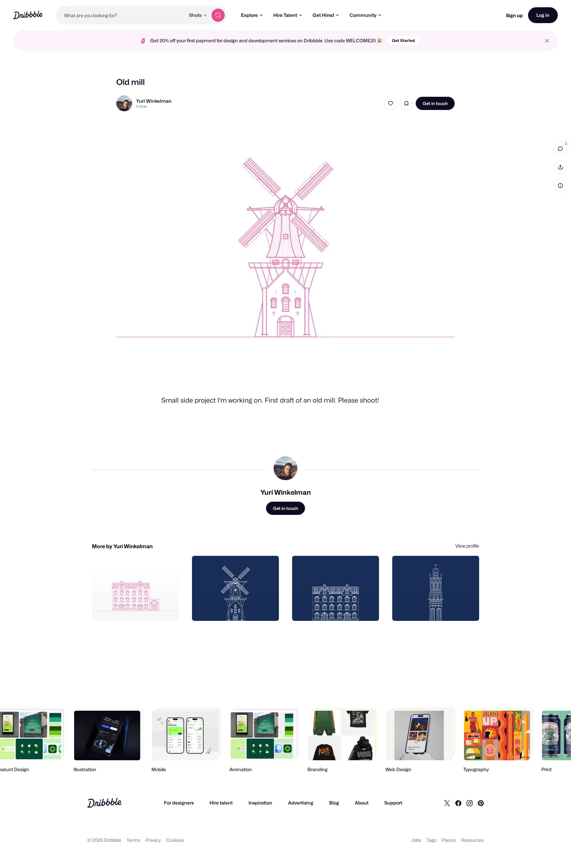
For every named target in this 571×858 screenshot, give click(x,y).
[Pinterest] (481, 803)
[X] (447, 803)
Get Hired (323, 15)
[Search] (218, 15)
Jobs (416, 840)
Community (363, 15)
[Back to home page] (28, 15)
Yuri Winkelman (153, 101)
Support (393, 802)
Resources (472, 840)
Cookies (175, 840)
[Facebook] (458, 803)
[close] (547, 41)
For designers (179, 802)
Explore (249, 15)
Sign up (514, 15)
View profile (467, 546)
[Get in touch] (140, 608)
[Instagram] (470, 803)
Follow (141, 106)
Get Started (403, 40)
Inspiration (260, 802)
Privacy (153, 840)
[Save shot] (406, 103)
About (361, 802)
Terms (133, 840)
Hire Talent (285, 15)
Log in (543, 15)
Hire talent (221, 802)
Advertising (300, 802)
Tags (431, 840)
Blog (334, 802)
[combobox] (120, 15)
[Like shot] (390, 103)
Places (448, 840)
